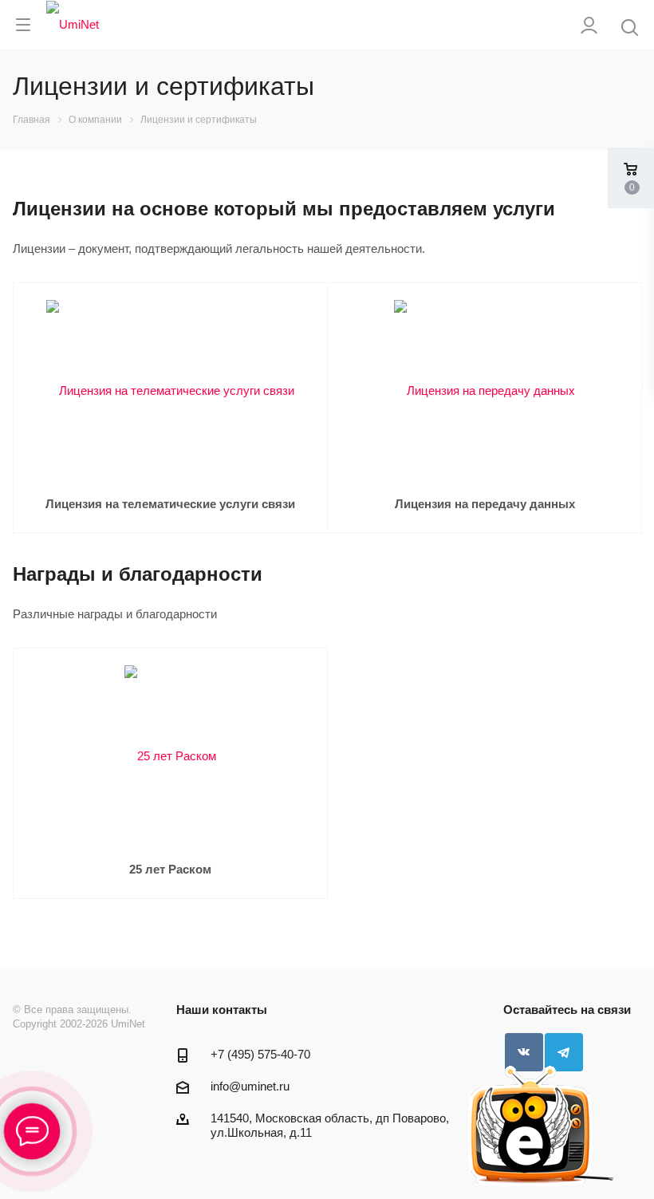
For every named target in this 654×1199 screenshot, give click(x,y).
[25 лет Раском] (170, 755)
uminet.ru (265, 1086)
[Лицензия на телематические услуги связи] (170, 389)
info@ (226, 1086)
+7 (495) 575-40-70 (260, 1054)
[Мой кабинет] (589, 25)
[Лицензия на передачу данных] (484, 389)
